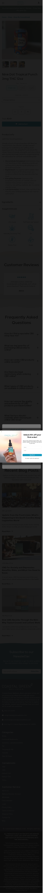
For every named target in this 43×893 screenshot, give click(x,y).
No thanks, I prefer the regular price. (32, 458)
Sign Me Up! (32, 455)
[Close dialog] (1, 431)
